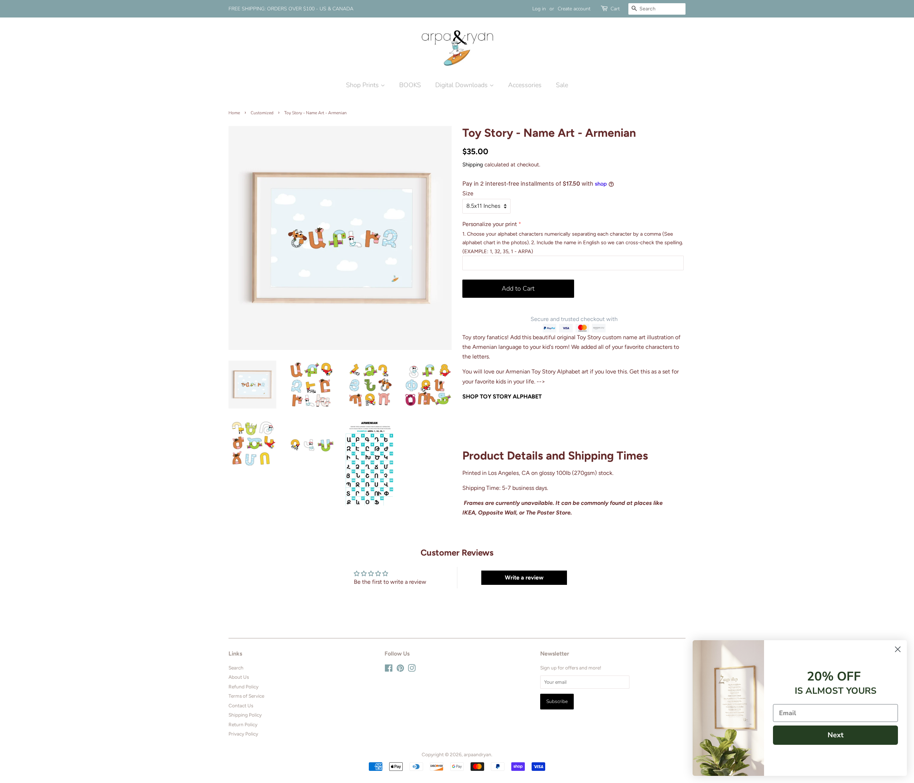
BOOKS (410, 85)
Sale (562, 85)
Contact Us (240, 705)
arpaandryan (477, 754)
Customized (262, 113)
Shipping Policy (245, 715)
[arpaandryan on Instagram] (412, 669)
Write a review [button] (524, 577)
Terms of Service (246, 696)
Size (467, 193)
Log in (539, 8)
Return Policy (242, 724)
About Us (238, 677)
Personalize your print (489, 224)
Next (836, 735)
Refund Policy (243, 686)
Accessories (525, 85)
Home (234, 113)
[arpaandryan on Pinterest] (400, 669)
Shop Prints (363, 85)
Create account (574, 8)
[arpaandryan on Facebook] (389, 669)
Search (235, 668)
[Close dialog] (898, 649)
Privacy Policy (243, 734)
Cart (615, 8)
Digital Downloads (462, 85)
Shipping (472, 164)
